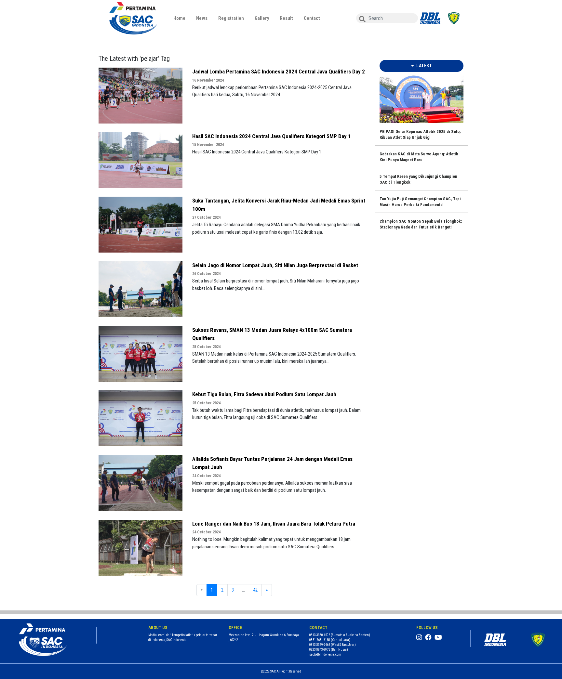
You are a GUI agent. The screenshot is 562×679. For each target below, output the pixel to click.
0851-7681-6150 (319, 640)
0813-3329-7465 (319, 644)
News (201, 18)
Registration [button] (231, 18)
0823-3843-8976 (319, 649)
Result (286, 18)
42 (255, 590)
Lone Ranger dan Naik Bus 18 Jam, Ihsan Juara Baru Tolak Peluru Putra (273, 523)
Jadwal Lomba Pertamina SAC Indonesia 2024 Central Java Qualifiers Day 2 (278, 71)
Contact (312, 18)
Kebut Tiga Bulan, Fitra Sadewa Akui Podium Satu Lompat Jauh (264, 394)
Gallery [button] (262, 18)
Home (179, 18)
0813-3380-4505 (319, 635)
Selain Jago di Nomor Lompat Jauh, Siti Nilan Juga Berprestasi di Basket (275, 265)
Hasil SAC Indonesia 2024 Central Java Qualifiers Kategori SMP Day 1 (271, 136)
